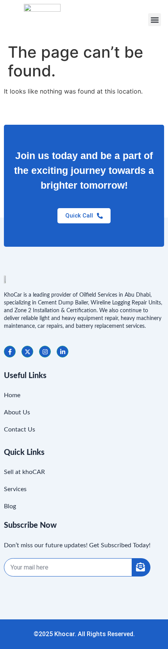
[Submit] (141, 567)
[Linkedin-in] (62, 351)
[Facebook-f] (10, 351)
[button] (154, 19)
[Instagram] (45, 351)
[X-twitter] (27, 351)
